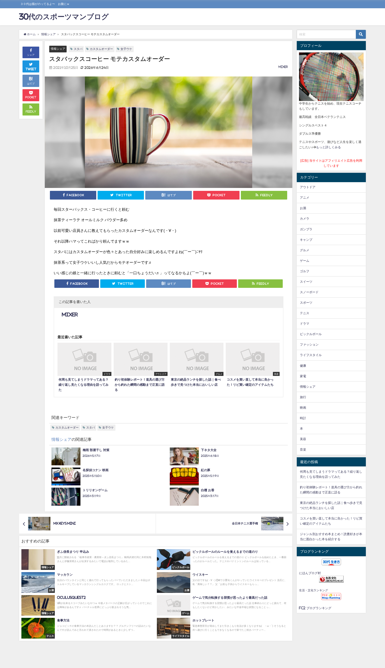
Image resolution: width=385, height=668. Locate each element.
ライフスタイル (311, 355)
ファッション (309, 344)
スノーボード (309, 292)
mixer (283, 67)
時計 (303, 418)
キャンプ (306, 239)
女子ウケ (126, 48)
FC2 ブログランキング (315, 608)
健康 (303, 365)
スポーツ (306, 302)
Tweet (31, 69)
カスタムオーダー (101, 48)
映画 (303, 407)
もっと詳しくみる (328, 147)
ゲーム (304, 260)
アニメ (304, 197)
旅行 (303, 397)
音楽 (303, 449)
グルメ (304, 250)
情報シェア (58, 48)
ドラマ (304, 323)
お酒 (303, 208)
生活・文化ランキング (313, 590)
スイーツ (306, 281)
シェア (31, 55)
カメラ (304, 218)
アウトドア (307, 187)
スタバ (78, 48)
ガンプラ (306, 229)
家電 (303, 376)
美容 (303, 439)
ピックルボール (311, 334)
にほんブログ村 (310, 573)
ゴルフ (304, 271)
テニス (304, 313)
